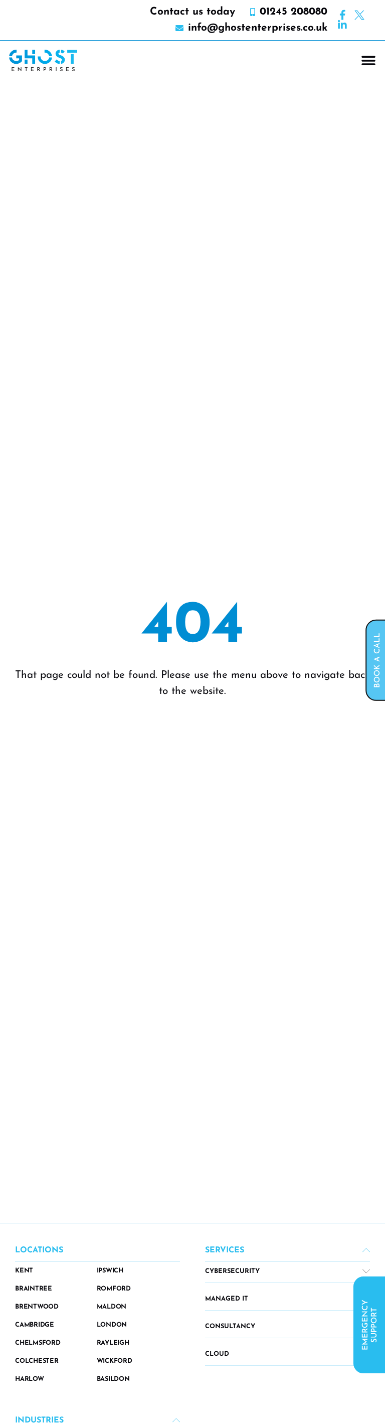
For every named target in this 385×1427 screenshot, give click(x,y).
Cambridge (34, 1325)
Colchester (37, 1361)
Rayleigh (113, 1343)
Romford (114, 1289)
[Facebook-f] (342, 15)
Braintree (33, 1289)
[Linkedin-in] (342, 25)
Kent (24, 1270)
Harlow (29, 1379)
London (112, 1325)
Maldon (112, 1307)
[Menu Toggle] (368, 60)
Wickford (114, 1361)
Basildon (113, 1379)
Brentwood (37, 1307)
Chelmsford (38, 1343)
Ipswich (110, 1270)
